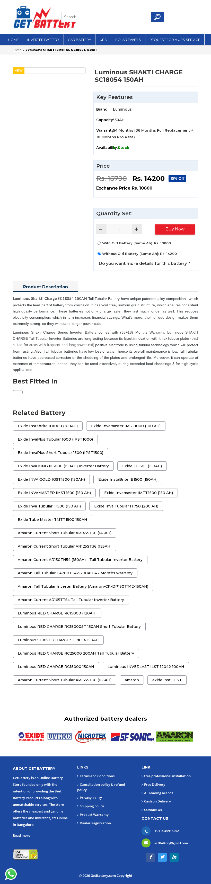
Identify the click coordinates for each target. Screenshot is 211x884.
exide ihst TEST (167, 680)
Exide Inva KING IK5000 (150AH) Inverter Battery (63, 466)
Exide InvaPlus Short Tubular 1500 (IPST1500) (60, 452)
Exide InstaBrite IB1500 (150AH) (127, 479)
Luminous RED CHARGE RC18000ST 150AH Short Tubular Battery (79, 626)
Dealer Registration (95, 823)
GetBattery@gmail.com (171, 843)
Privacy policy (91, 797)
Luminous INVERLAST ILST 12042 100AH (146, 666)
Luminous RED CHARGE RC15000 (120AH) (57, 613)
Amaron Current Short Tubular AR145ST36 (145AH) (64, 533)
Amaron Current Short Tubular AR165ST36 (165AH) (64, 680)
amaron (132, 680)
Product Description (45, 286)
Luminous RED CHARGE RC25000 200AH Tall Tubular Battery (76, 653)
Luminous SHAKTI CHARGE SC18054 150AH (58, 640)
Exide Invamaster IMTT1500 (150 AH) (138, 492)
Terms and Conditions (97, 776)
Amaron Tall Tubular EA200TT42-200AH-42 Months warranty (75, 573)
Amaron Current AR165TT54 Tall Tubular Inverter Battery (71, 599)
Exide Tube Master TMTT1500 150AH (52, 519)
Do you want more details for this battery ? (144, 263)
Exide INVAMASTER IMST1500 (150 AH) (54, 492)
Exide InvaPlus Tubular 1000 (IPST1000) (55, 439)
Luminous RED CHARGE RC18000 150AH (56, 666)
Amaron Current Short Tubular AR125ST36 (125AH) (64, 546)
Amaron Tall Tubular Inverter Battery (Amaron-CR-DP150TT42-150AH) (83, 586)
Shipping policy (92, 806)
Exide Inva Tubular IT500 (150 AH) (49, 506)
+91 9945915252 (167, 830)
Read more (21, 835)
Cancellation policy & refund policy (101, 787)
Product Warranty (94, 814)
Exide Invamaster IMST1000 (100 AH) (126, 426)
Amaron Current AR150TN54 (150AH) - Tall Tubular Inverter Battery (80, 559)
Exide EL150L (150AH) (142, 466)
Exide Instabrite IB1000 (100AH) (48, 426)
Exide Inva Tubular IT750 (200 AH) (126, 506)
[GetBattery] (45, 17)
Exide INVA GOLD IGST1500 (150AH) (51, 479)
